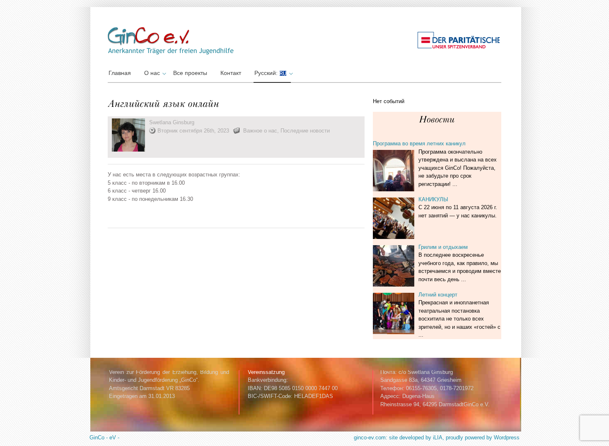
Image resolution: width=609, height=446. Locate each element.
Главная (120, 73)
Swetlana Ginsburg (171, 122)
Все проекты (190, 73)
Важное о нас (260, 131)
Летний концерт (437, 295)
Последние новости (305, 131)
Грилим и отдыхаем (443, 247)
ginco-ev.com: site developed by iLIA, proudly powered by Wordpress (437, 437)
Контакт (230, 73)
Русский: (266, 73)
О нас (152, 73)
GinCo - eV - (104, 437)
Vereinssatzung (266, 372)
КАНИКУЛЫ (433, 199)
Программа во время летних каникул (419, 143)
